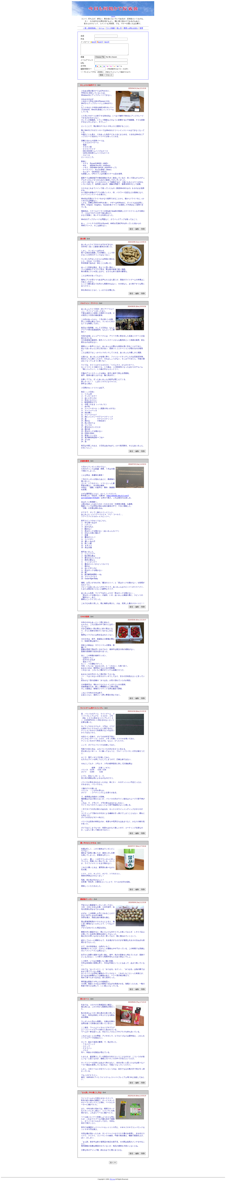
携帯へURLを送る (131, 28)
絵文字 (94, 42)
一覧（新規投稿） (90, 28)
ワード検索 (110, 28)
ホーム (101, 28)
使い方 (119, 28)
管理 (141, 28)
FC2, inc (112, 1179)
